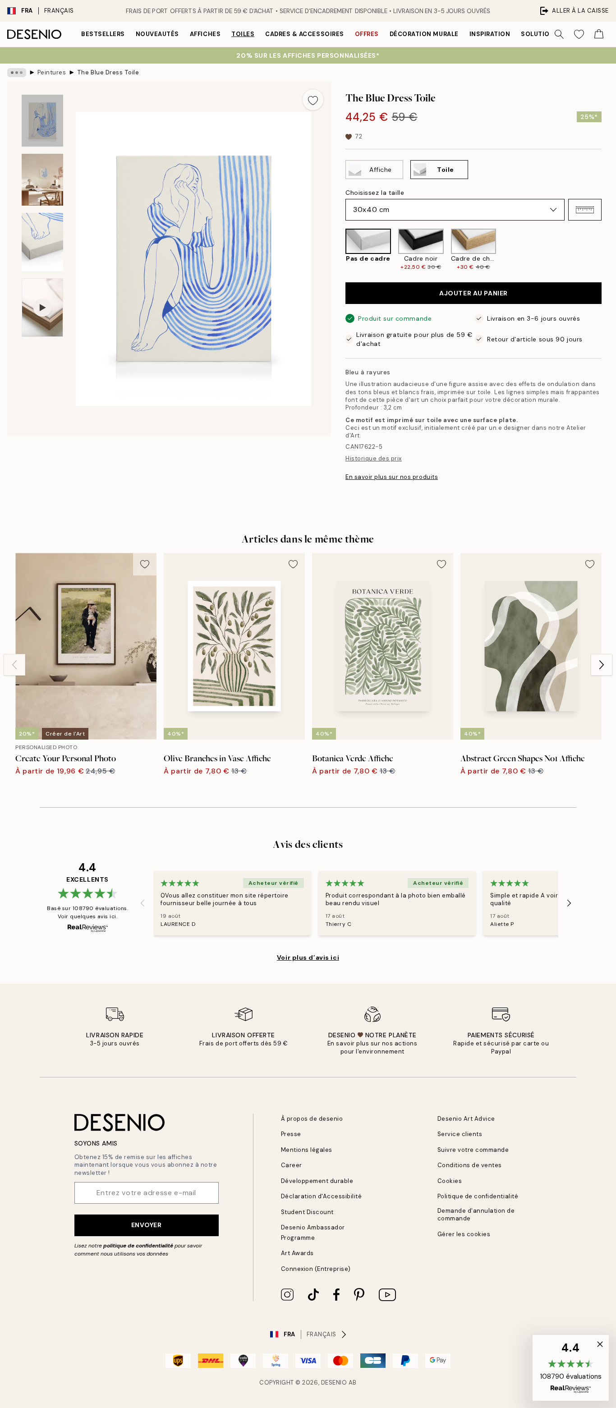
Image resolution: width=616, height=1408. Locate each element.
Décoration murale (424, 34)
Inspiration (489, 34)
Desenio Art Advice (466, 1119)
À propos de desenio (312, 1119)
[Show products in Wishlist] (579, 34)
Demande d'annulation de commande (476, 1214)
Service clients (460, 1134)
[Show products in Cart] (599, 34)
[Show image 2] (42, 180)
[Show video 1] (42, 307)
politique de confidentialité (138, 1245)
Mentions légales (306, 1150)
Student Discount (307, 1212)
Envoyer (146, 1225)
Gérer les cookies (464, 1234)
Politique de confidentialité (478, 1196)
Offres (367, 34)
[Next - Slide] (609, 249)
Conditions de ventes (469, 1165)
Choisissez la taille (374, 193)
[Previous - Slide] (338, 249)
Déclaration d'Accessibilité (321, 1196)
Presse (291, 1134)
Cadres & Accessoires (304, 34)
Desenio (334, 1382)
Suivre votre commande (473, 1150)
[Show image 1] (42, 121)
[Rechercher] (559, 34)
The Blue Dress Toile (108, 72)
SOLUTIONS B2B (547, 34)
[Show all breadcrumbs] (16, 72)
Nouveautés (157, 34)
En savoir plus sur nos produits (391, 477)
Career (291, 1165)
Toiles (242, 34)
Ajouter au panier (473, 293)
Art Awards (297, 1253)
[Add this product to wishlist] (313, 99)
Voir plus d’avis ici (308, 957)
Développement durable (317, 1181)
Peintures (51, 72)
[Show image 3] (42, 242)
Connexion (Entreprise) (316, 1269)
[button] (585, 210)
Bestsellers (103, 34)
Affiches (205, 34)
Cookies (449, 1181)
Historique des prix (373, 458)
